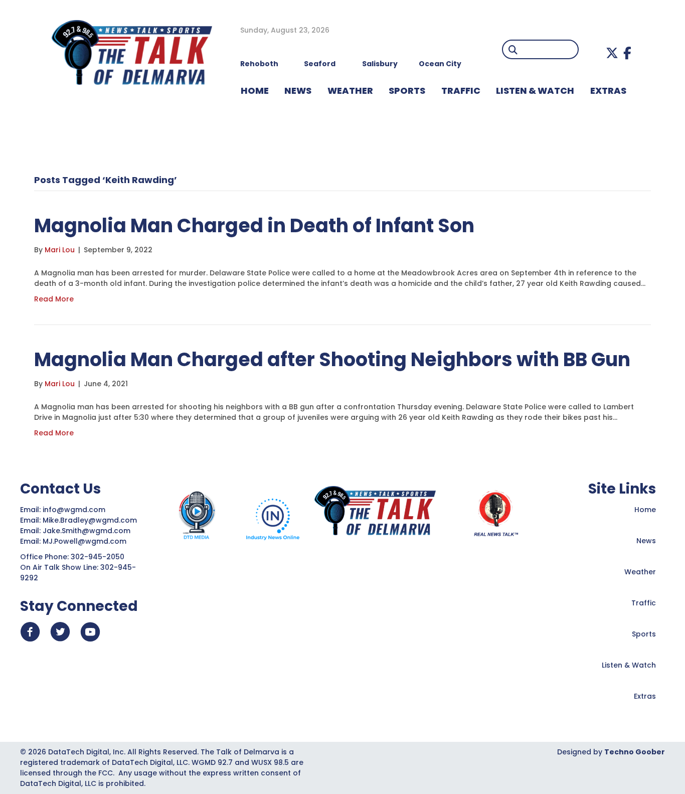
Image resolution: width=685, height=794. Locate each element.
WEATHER (350, 90)
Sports (407, 90)
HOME (255, 90)
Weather (640, 572)
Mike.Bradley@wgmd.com (90, 520)
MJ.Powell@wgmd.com (86, 541)
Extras (645, 696)
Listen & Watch (629, 665)
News (646, 541)
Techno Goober (634, 752)
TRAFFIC (460, 90)
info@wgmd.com (75, 510)
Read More (54, 299)
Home (645, 510)
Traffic (643, 603)
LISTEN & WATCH (535, 90)
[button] (612, 53)
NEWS (297, 90)
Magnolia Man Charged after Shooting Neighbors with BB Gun (332, 359)
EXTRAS (608, 90)
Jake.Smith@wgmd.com (87, 531)
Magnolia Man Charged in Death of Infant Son (254, 225)
